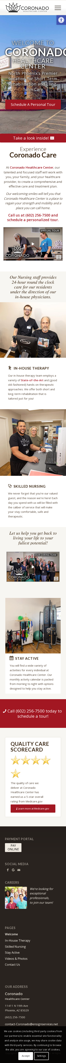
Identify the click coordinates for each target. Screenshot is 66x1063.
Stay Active (12, 952)
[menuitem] (56, 7)
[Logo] (27, 7)
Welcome (11, 934)
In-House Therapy (17, 940)
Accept (26, 1055)
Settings (41, 1055)
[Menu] (56, 7)
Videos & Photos (16, 959)
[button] (61, 20)
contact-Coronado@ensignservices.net (31, 1024)
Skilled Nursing (15, 947)
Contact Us (12, 965)
